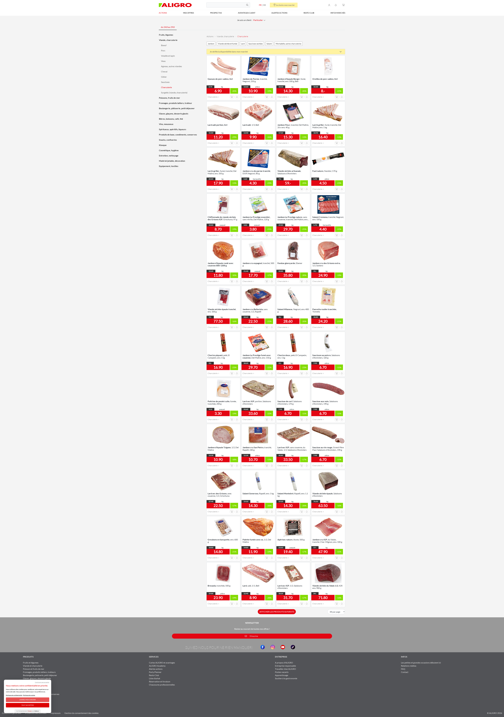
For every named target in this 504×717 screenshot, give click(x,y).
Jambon (211, 44)
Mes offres (188, 13)
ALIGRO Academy (157, 665)
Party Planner (155, 672)
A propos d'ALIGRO (284, 662)
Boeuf (163, 45)
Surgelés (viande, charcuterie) (174, 92)
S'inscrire (253, 636)
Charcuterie (166, 87)
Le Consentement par (27, 711)
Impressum (55, 713)
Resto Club (309, 13)
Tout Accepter (27, 705)
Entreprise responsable (285, 665)
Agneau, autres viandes (171, 66)
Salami (269, 44)
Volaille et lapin (168, 55)
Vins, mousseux (166, 124)
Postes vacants (281, 672)
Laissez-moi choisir (27, 700)
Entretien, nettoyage (168, 155)
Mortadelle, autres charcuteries (288, 44)
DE (264, 5)
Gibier (164, 77)
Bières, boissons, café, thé (171, 119)
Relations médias (408, 665)
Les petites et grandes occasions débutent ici (421, 662)
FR (260, 5)
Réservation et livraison (159, 681)
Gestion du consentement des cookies (81, 713)
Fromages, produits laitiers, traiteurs (39, 672)
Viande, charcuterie (168, 40)
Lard (243, 44)
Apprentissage (281, 675)
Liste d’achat (154, 678)
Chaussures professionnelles (162, 684)
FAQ (403, 669)
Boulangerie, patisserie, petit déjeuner (40, 675)
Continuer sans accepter (42, 682)
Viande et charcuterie (32, 665)
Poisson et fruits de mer (33, 669)
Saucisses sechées (255, 44)
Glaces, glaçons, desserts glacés (173, 113)
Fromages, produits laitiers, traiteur (175, 103)
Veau (163, 61)
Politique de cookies (29, 695)
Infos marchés (337, 13)
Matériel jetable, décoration (172, 161)
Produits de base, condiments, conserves (178, 134)
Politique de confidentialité (14, 695)
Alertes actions (279, 13)
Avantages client (246, 13)
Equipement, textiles (168, 166)
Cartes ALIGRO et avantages (162, 662)
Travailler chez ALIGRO (285, 669)
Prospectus (216, 13)
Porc (163, 50)
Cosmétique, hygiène (169, 150)
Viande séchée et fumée (227, 44)
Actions (163, 13)
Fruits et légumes (30, 662)
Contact (404, 672)
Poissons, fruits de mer (169, 98)
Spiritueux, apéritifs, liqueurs (172, 129)
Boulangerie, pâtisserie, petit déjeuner (177, 108)
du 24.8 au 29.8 (168, 27)
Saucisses (165, 82)
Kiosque (163, 145)
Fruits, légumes (166, 34)
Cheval (164, 71)
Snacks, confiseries (168, 140)
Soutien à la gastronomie (286, 678)
